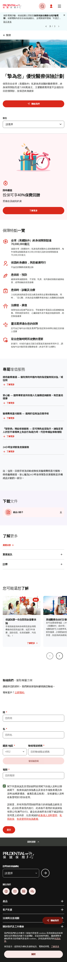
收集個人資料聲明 (47, 815)
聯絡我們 (35, 103)
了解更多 (55, 946)
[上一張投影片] (49, 655)
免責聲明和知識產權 (27, 818)
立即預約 (20, 692)
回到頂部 (31, 841)
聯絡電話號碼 (36, 745)
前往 (5, 118)
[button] (51, 6)
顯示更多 (7, 21)
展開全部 (7, 545)
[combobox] (33, 124)
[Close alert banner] (64, 15)
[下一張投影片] (59, 655)
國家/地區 (9, 745)
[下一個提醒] (59, 26)
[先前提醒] (46, 26)
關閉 (33, 954)
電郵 (6, 769)
